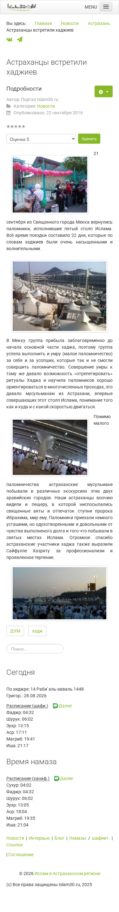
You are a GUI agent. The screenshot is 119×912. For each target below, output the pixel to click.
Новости (46, 106)
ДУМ (15, 630)
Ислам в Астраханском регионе (67, 873)
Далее (65, 705)
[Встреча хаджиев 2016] (50, 184)
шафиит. (101, 838)
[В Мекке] (50, 447)
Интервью (39, 838)
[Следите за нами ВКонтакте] (11, 39)
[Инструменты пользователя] (104, 91)
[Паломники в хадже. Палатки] (59, 296)
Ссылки (14, 844)
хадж (37, 630)
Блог (59, 838)
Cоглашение (21, 854)
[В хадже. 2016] (59, 593)
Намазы (77, 838)
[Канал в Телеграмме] (21, 39)
